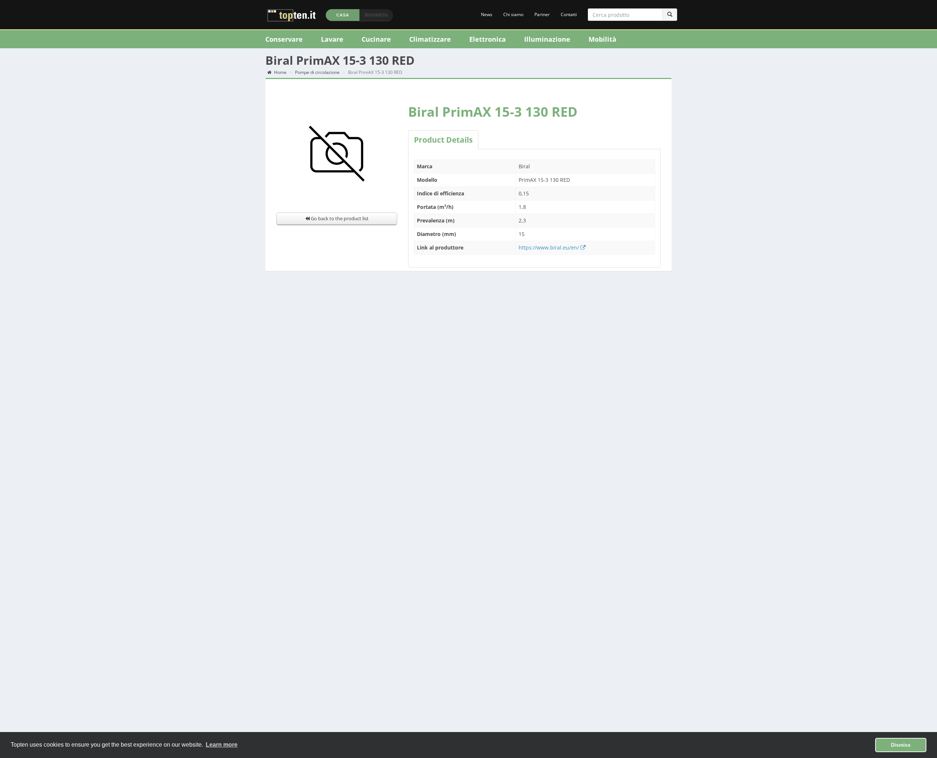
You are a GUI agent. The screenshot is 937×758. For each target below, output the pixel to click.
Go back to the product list (339, 218)
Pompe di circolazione (317, 72)
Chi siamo (513, 14)
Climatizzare (430, 39)
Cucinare (376, 39)
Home (280, 72)
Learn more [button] (222, 745)
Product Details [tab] (443, 140)
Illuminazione (547, 39)
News (486, 14)
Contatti (569, 14)
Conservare (284, 39)
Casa (342, 15)
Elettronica (487, 39)
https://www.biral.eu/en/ (550, 247)
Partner (542, 14)
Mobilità (602, 39)
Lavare (332, 39)
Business (376, 15)
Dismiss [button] (901, 745)
